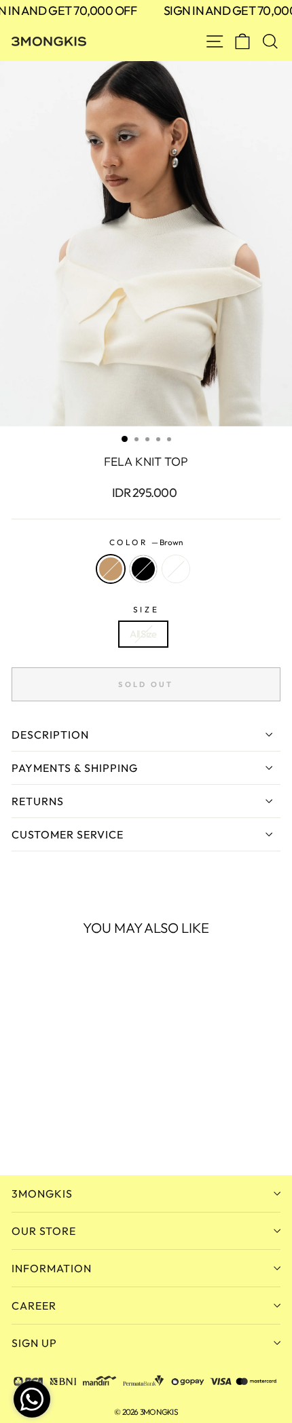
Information (52, 1268)
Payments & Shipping (75, 768)
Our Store (44, 1231)
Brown (110, 569)
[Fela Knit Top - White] (50, 1128)
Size (146, 609)
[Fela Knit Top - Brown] (19, 1128)
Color (146, 542)
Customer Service (68, 834)
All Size (143, 633)
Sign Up (34, 1343)
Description (50, 734)
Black (143, 569)
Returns (38, 801)
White (175, 569)
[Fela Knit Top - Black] (35, 1128)
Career (34, 1305)
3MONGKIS (42, 1193)
